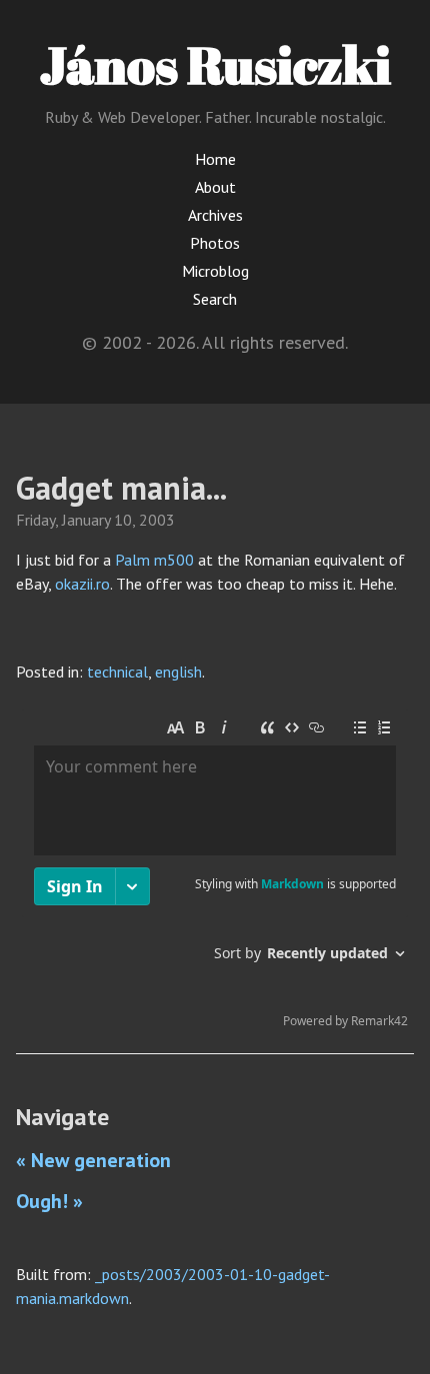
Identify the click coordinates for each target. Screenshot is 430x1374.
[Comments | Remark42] (215, 873)
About (215, 187)
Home (215, 159)
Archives (215, 215)
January (86, 520)
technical (117, 672)
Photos (215, 243)
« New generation (93, 1160)
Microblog (215, 271)
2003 (157, 520)
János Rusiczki (215, 64)
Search (215, 299)
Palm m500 (154, 560)
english (178, 672)
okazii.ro (82, 584)
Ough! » (49, 1201)
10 (123, 520)
